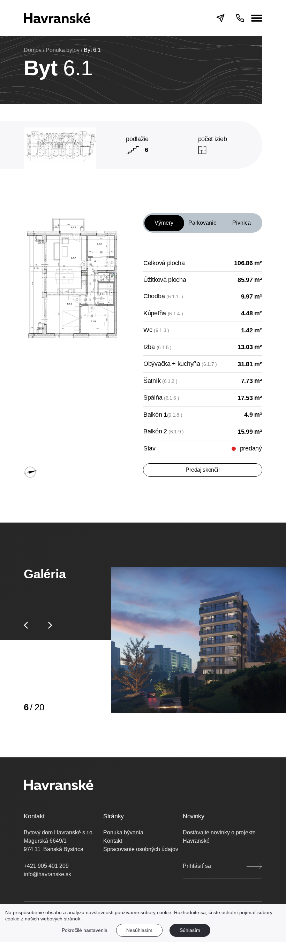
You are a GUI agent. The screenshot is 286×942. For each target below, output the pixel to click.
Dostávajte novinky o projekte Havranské (219, 836)
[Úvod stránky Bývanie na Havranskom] (57, 18)
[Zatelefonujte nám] (240, 18)
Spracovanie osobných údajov (140, 849)
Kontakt (112, 841)
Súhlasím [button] (190, 930)
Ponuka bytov (63, 50)
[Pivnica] (241, 229)
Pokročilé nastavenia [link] (84, 930)
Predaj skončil (202, 470)
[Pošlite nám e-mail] (226, 18)
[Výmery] (163, 229)
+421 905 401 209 (46, 866)
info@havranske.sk (47, 874)
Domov (33, 50)
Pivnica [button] (241, 223)
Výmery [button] (164, 223)
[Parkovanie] (202, 229)
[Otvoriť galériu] (198, 640)
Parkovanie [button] (202, 223)
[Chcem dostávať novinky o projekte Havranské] (254, 866)
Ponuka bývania (123, 832)
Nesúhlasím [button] (139, 930)
